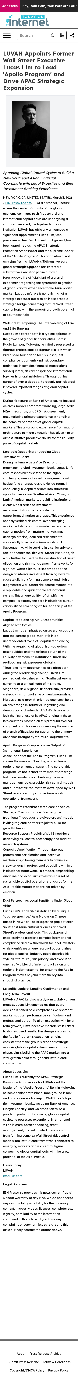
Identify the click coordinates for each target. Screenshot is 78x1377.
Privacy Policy (58, 1370)
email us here (13, 1176)
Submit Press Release (23, 1362)
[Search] (52, 35)
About (21, 1354)
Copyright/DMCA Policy (27, 1370)
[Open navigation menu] (7, 35)
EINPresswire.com (18, 203)
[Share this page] (72, 35)
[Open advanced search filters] (61, 35)
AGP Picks (10, 6)
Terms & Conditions (56, 1362)
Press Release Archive (45, 1354)
